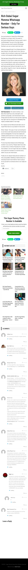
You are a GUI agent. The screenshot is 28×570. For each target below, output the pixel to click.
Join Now (13, 4)
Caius (10, 474)
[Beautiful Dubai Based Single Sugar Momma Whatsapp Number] (18, 191)
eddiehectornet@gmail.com (15, 381)
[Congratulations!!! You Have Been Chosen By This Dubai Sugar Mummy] (20, 266)
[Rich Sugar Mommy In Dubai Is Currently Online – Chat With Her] (8, 281)
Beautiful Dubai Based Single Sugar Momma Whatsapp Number (18, 197)
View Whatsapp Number (17, 108)
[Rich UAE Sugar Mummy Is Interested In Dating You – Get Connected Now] (8, 252)
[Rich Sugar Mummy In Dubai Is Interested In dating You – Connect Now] (20, 296)
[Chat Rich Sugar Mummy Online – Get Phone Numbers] (20, 311)
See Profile (7, 108)
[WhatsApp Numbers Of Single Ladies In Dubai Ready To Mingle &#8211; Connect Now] (6, 205)
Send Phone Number (14, 233)
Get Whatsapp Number (15, 103)
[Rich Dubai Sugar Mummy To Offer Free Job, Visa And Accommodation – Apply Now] (8, 266)
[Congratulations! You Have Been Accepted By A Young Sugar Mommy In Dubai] (20, 281)
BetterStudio (17, 566)
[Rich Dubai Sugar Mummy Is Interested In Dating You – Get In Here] (20, 252)
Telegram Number (13, 100)
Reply (25, 341)
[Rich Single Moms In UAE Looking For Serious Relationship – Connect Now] (8, 311)
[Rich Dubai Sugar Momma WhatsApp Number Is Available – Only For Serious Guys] (6, 191)
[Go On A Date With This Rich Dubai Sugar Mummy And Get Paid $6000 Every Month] (8, 296)
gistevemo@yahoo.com (12, 421)
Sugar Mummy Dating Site (6, 8)
